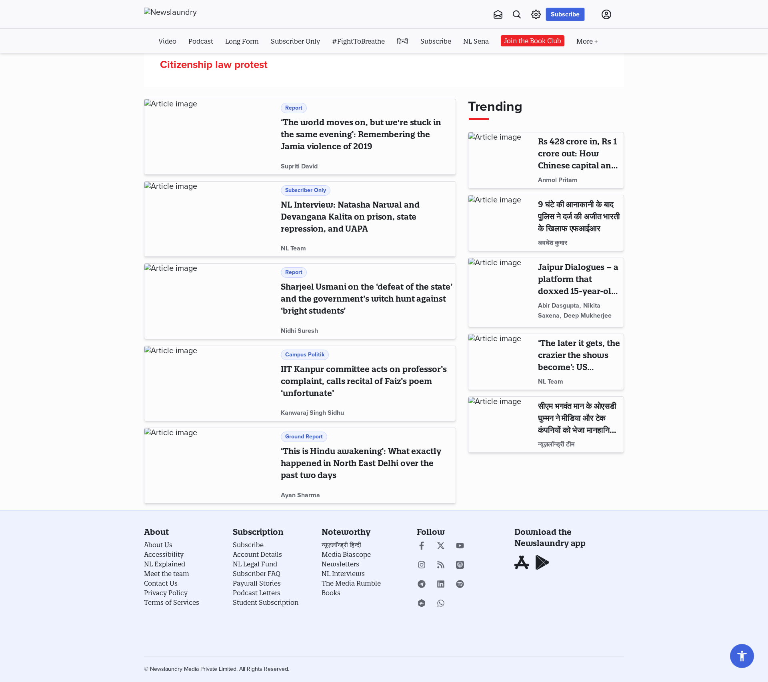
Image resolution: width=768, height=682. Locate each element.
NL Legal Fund (255, 564)
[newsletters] (498, 14)
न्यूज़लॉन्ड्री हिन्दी (341, 545)
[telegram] (422, 585)
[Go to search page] (516, 14)
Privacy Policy (166, 593)
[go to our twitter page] (441, 546)
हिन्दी (402, 41)
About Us (158, 545)
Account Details (257, 554)
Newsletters (340, 564)
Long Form (242, 41)
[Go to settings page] (742, 656)
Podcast (200, 41)
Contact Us (161, 583)
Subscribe (565, 14)
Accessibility (164, 554)
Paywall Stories (257, 583)
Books (331, 593)
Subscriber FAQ (256, 574)
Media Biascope (346, 554)
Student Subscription (265, 602)
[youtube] (460, 546)
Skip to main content (184, 63)
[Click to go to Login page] (606, 14)
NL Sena (476, 41)
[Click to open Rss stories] (441, 565)
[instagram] (422, 565)
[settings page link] (536, 14)
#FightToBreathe (358, 41)
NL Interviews (343, 574)
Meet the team (166, 574)
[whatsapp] (441, 604)
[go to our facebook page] (422, 546)
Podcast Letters (256, 593)
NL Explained (164, 564)
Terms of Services (171, 602)
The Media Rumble (351, 583)
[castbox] (422, 604)
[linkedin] (441, 585)
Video (167, 41)
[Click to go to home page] (188, 12)
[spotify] (460, 585)
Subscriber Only (295, 41)
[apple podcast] (460, 565)
